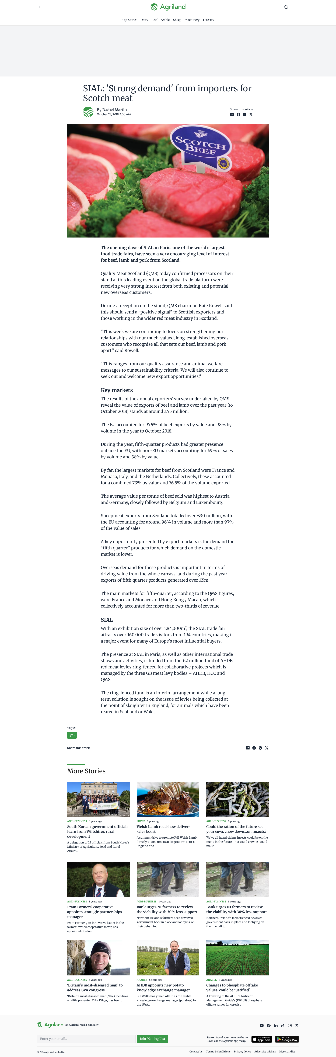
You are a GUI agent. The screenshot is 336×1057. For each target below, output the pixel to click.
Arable (165, 20)
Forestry (208, 20)
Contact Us (196, 1051)
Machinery (192, 20)
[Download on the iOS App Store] (261, 1039)
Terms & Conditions (218, 1051)
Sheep (177, 20)
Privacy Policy (242, 1051)
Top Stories (129, 20)
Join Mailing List (152, 1039)
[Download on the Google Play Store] (287, 1039)
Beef (154, 20)
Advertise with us (265, 1051)
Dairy (144, 20)
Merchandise (287, 1051)
